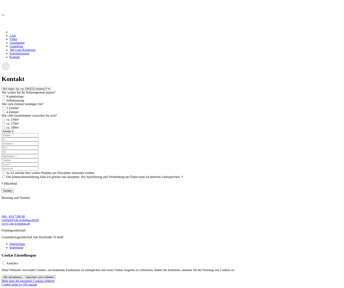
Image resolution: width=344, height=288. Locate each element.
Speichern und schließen (40, 277)
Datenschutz (17, 244)
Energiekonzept (19, 53)
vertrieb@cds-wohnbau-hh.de (20, 220)
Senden (7, 190)
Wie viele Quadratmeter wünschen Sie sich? (29, 115)
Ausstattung (17, 42)
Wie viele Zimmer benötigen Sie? (22, 104)
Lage (13, 35)
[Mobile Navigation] (3, 15)
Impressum (16, 247)
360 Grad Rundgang (22, 50)
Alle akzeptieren (12, 277)
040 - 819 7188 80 (13, 216)
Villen (13, 39)
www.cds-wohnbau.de (16, 223)
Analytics (12, 263)
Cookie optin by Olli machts (19, 284)
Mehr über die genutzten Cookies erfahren (28, 281)
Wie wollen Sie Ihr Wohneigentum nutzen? (29, 92)
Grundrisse (16, 46)
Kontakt (15, 57)
